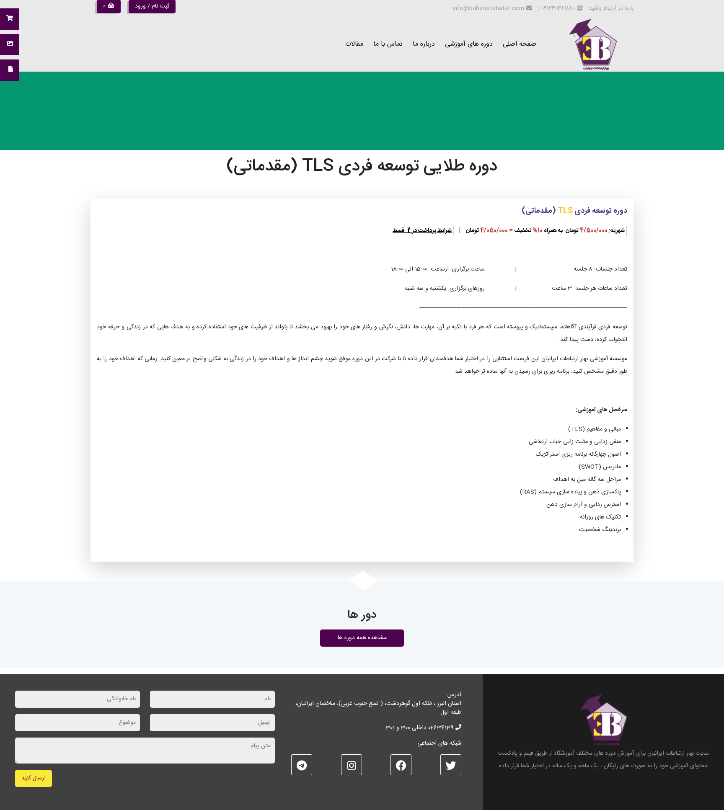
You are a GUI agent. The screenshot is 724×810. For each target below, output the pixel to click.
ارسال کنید (33, 778)
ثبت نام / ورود (152, 6)
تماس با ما (388, 44)
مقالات (354, 44)
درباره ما (424, 44)
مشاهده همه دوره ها (362, 638)
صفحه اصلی (519, 44)
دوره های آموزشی (469, 44)
